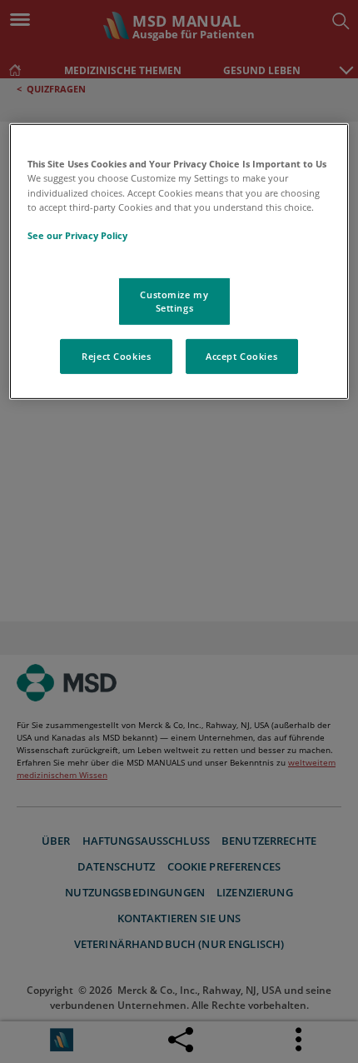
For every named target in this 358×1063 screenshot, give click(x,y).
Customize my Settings (174, 301)
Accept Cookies (241, 356)
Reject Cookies (116, 356)
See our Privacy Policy (77, 235)
